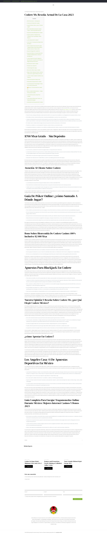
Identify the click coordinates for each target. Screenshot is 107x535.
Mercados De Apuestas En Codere (34, 81)
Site (64, 491)
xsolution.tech (59, 532)
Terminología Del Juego (32, 67)
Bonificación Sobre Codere (32, 63)
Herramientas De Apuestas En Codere (35, 102)
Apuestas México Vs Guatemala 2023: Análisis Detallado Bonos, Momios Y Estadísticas (35, 55)
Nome (26, 491)
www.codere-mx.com (67, 109)
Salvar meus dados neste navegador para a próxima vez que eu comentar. (41, 496)
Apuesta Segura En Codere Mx (33, 51)
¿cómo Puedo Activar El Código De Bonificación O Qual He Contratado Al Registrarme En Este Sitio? (35, 60)
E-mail (45, 491)
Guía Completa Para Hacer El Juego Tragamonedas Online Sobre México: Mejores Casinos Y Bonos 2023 (34, 47)
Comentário (27, 479)
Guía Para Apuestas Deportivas (33, 79)
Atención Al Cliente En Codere (33, 23)
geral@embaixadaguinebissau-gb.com (29, 1)
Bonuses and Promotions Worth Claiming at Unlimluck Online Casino (53, 463)
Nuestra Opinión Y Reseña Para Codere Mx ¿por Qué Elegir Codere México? (34, 36)
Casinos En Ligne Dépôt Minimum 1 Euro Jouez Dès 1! (33, 462)
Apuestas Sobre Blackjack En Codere (34, 32)
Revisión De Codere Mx (32, 65)
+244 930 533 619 (6, 1)
